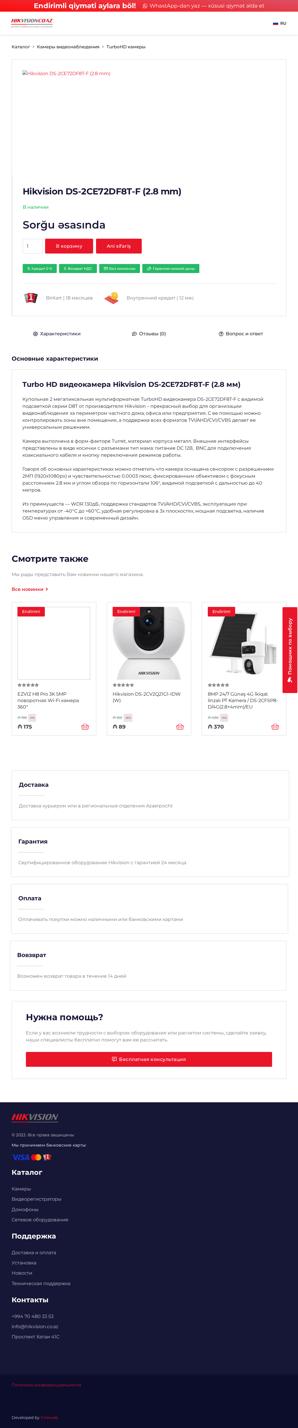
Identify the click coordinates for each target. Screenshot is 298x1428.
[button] (279, 23)
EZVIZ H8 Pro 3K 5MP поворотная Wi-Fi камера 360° (48, 700)
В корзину (69, 246)
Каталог (21, 46)
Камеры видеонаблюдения (68, 46)
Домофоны (25, 1209)
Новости (22, 1273)
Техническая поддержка (41, 1283)
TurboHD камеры (126, 46)
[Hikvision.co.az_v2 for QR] (32, 23)
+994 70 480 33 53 (33, 1316)
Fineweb (49, 1417)
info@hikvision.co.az (35, 1326)
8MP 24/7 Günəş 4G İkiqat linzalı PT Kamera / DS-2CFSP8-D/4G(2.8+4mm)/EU (243, 700)
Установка (24, 1263)
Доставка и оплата (34, 1252)
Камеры (21, 1189)
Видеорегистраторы (37, 1199)
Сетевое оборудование (40, 1220)
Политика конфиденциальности (46, 1385)
